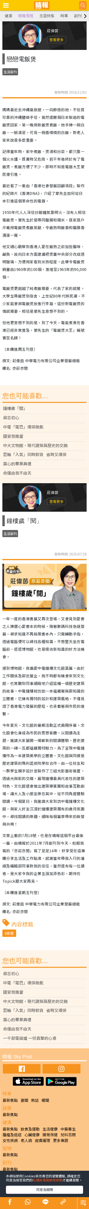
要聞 (24, 1100)
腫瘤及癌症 (12, 1134)
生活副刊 (10, 71)
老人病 (26, 1140)
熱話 (35, 1100)
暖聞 (45, 1100)
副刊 (78, 16)
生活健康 (50, 1129)
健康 (8, 16)
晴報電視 (25, 16)
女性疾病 (10, 1140)
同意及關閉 (44, 1189)
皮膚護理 (42, 1140)
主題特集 (47, 16)
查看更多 (56, 39)
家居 (10, 933)
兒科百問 (68, 1134)
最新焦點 (10, 1100)
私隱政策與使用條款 (47, 1180)
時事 (64, 16)
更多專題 (60, 1140)
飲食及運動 (30, 1129)
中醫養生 (68, 1129)
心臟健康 (32, 1134)
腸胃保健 (50, 1134)
